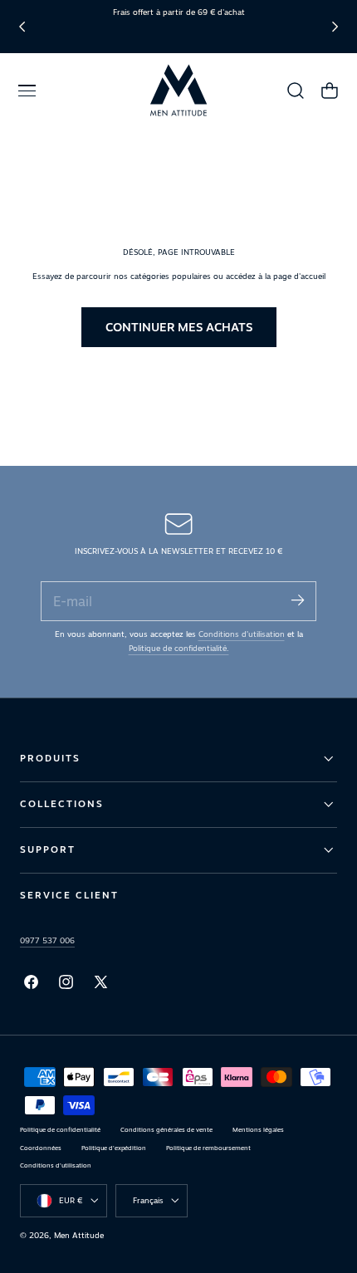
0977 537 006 (47, 940)
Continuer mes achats (178, 326)
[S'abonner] (297, 599)
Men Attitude (79, 1235)
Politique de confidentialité (60, 1129)
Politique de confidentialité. (179, 648)
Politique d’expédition (113, 1148)
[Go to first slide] (335, 26)
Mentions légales (258, 1129)
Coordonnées (40, 1148)
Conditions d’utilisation (241, 634)
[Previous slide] (22, 26)
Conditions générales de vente (166, 1129)
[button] (27, 90)
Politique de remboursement (208, 1148)
